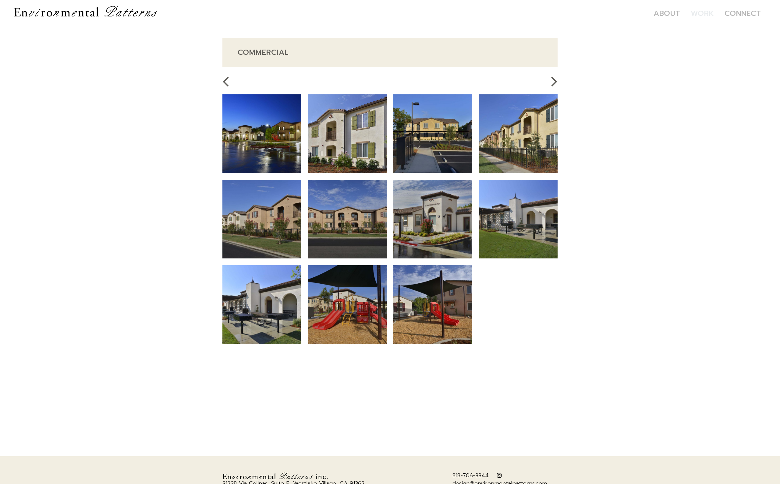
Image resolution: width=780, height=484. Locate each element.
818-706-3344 (470, 475)
